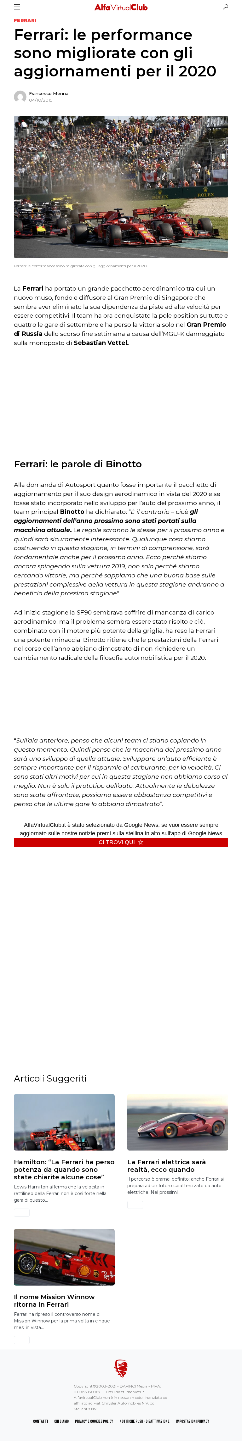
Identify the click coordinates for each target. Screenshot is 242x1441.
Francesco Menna (48, 93)
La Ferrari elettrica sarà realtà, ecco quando (166, 1165)
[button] (17, 6)
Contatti (40, 1421)
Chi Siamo (61, 1421)
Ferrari (25, 20)
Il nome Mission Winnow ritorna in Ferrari (54, 1300)
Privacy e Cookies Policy (94, 1421)
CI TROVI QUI (117, 842)
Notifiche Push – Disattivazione (144, 1421)
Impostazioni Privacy (192, 1421)
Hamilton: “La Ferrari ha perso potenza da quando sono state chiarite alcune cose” (64, 1169)
